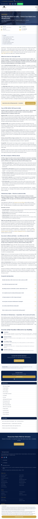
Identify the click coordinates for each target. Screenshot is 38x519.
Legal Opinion (3, 493)
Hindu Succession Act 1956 (8, 51)
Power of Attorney (21, 485)
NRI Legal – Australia (22, 500)
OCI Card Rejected (3, 485)
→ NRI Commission (5, 391)
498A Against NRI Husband (22, 479)
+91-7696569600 (10, 1)
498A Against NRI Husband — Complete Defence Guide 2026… (12, 423)
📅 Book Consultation (19, 376)
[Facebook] (13, 4)
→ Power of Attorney (5, 414)
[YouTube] (10, 4)
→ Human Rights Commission (6, 393)
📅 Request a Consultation (30, 103)
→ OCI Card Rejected (5, 412)
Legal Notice (21, 493)
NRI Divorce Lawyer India (22, 482)
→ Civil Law (4, 397)
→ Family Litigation (5, 389)
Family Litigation (3, 476)
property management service (19, 231)
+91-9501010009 (4, 1)
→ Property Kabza (5, 408)
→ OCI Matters (4, 395)
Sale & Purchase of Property (23, 494)
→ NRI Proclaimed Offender (6, 404)
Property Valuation (3, 494)
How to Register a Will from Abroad (8, 39)
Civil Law (2, 479)
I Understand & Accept (19, 516)
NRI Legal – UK (21, 499)
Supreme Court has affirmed (19, 202)
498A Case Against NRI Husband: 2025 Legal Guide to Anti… (11, 425)
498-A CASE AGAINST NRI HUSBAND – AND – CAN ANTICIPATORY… (13, 421)
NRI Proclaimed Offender (4, 482)
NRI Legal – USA (3, 499)
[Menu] (36, 7)
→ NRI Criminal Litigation (6, 386)
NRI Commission (21, 476)
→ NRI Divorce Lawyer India (6, 406)
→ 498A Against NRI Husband (7, 399)
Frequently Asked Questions (7, 43)
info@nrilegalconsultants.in (19, 1)
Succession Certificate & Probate (8, 42)
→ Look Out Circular (5, 410)
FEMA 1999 (3, 53)
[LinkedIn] (15, 4)
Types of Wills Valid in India (7, 38)
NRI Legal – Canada (3, 500)
